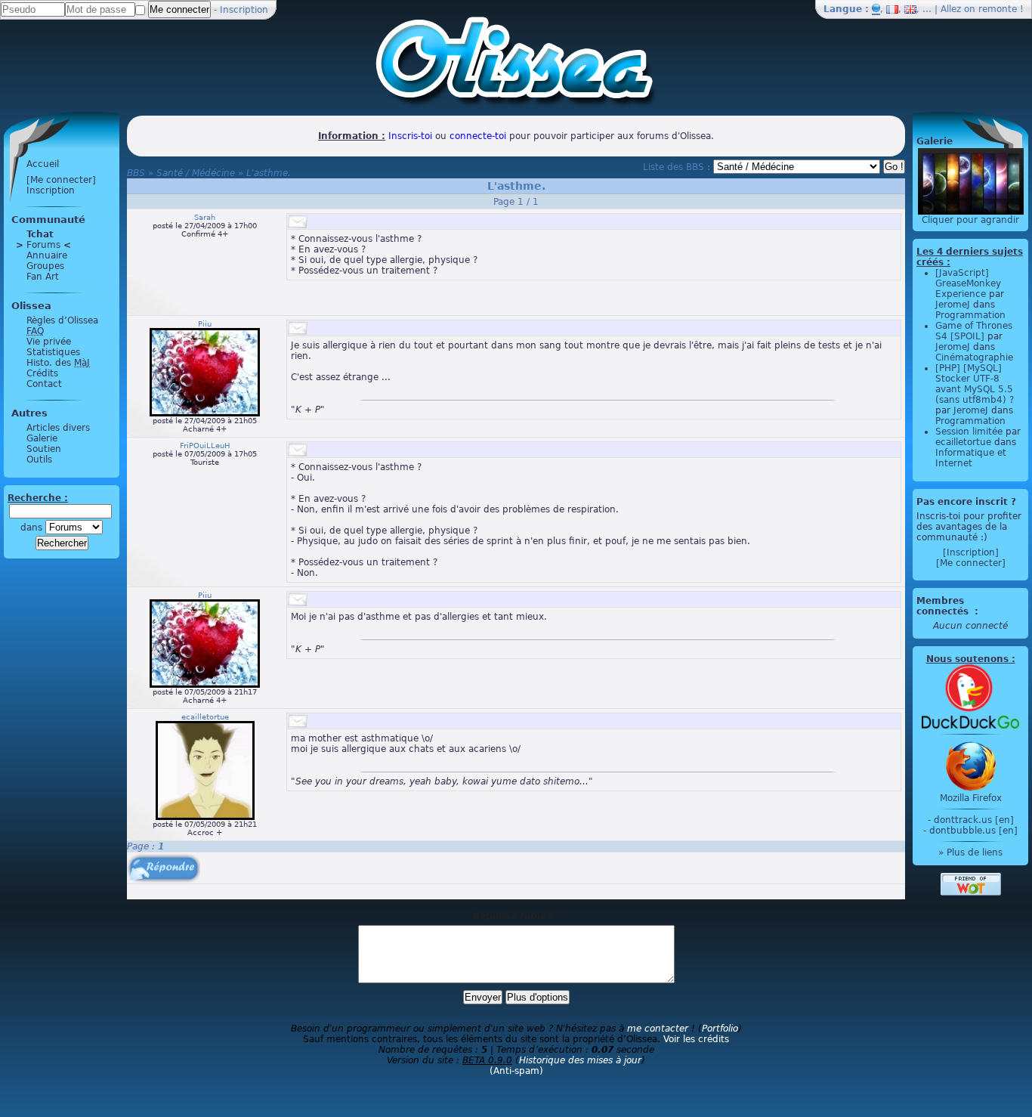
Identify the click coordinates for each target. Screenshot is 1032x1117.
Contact (44, 384)
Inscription (244, 10)
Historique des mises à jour (580, 1060)
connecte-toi (478, 136)
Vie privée (48, 341)
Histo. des (58, 362)
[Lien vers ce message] (297, 221)
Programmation (970, 315)
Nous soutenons (967, 659)
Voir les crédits (696, 1039)
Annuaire (46, 255)
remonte (997, 9)
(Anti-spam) (516, 1071)
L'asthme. (268, 173)
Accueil (42, 164)
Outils (39, 459)
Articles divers (58, 427)
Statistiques (53, 352)
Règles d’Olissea (62, 320)
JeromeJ (952, 304)
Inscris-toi (410, 136)
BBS (136, 173)
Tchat (40, 234)
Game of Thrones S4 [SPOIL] (973, 331)
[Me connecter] (61, 180)
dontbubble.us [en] (973, 830)
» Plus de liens (970, 852)
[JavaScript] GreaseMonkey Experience (968, 283)
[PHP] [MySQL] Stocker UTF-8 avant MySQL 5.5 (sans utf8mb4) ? (974, 384)
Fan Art (42, 276)
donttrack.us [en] (974, 820)
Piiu (205, 324)
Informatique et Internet (970, 458)
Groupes (45, 266)
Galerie (41, 438)
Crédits (42, 373)
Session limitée (969, 431)
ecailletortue (205, 717)
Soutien (43, 449)
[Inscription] (971, 552)
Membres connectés (944, 606)
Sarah (204, 217)
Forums (43, 245)
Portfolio (720, 1028)
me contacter (657, 1028)
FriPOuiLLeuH (205, 445)
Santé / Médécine (195, 173)
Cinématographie (974, 357)
